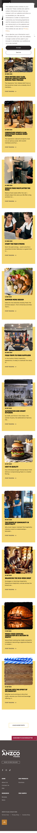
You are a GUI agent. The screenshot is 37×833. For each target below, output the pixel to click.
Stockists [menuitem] (21, 782)
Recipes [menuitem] (4, 797)
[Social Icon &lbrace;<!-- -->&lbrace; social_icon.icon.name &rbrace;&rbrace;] (3, 770)
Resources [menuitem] (5, 793)
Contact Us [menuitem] (5, 785)
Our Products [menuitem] (23, 778)
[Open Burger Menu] (34, 3)
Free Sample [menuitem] (22, 793)
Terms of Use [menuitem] (5, 814)
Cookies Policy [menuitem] (26, 814)
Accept (18, 47)
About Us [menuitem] (5, 782)
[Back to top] (4, 822)
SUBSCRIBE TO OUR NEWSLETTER (23, 738)
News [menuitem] (3, 800)
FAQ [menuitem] (3, 788)
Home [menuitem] (3, 778)
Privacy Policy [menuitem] (15, 814)
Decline (18, 52)
